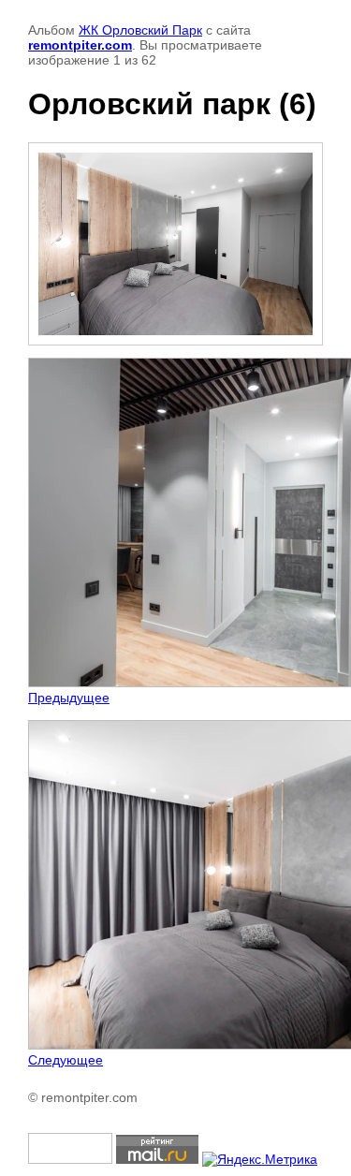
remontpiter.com (80, 44)
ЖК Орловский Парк (140, 29)
